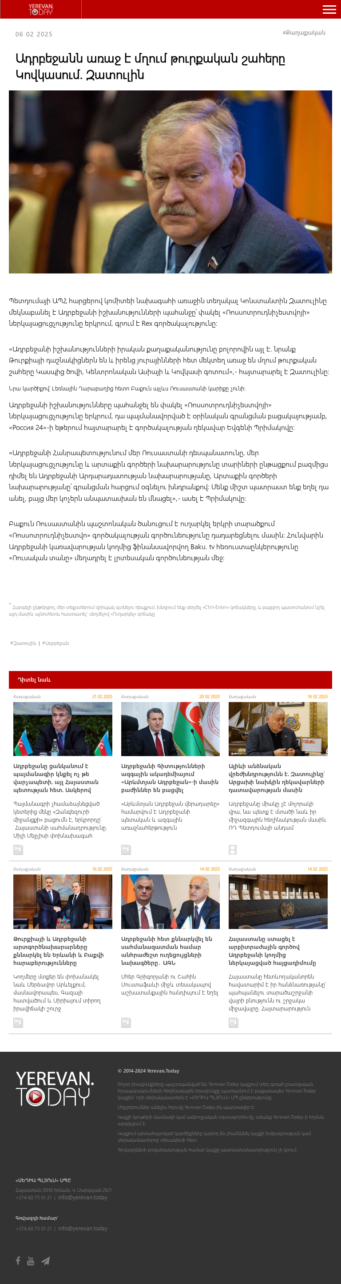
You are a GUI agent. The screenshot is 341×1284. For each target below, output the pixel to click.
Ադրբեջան (57, 643)
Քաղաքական (305, 32)
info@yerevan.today (82, 1197)
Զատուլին (24, 643)
